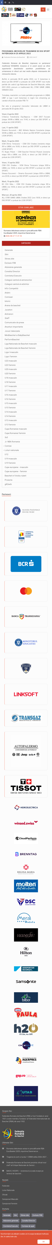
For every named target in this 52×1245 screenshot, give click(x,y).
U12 (6, 454)
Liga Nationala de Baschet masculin (21, 344)
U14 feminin (10, 416)
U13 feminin (10, 424)
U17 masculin (11, 386)
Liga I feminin (11, 356)
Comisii (8, 446)
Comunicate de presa (14, 322)
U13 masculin (11, 420)
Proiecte (8, 480)
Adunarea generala (13, 267)
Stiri (6, 254)
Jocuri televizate (12, 331)
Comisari (9, 297)
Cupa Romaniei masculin (16, 429)
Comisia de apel (28, 1226)
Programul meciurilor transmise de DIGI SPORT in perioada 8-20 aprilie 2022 (26, 52)
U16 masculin (11, 395)
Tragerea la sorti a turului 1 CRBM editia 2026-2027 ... (27, 1157)
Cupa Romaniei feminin (15, 433)
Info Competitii (11, 288)
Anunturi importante (14, 327)
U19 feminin (10, 463)
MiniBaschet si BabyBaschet (17, 335)
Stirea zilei (9, 259)
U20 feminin (10, 373)
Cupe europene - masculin (16, 467)
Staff (7, 318)
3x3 (6, 437)
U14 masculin (11, 412)
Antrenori (9, 314)
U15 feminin (10, 407)
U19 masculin (11, 459)
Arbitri (7, 293)
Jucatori (8, 310)
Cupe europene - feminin (16, 471)
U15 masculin (11, 403)
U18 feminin (10, 382)
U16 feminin (10, 399)
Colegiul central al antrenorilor (18, 280)
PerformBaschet (12, 339)
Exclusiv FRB (10, 263)
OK (43, 1242)
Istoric (7, 301)
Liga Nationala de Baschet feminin (20, 348)
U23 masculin (11, 361)
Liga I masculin (11, 352)
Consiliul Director (12, 271)
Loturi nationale (12, 450)
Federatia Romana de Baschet (14, 57)
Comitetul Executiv (13, 276)
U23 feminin (10, 365)
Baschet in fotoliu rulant (15, 476)
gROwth (8, 484)
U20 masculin (11, 369)
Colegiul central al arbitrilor (17, 284)
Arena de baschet (12, 305)
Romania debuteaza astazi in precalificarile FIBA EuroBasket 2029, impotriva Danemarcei (22, 232)
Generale (9, 250)
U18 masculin (11, 378)
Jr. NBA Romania (12, 442)
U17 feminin (10, 390)
